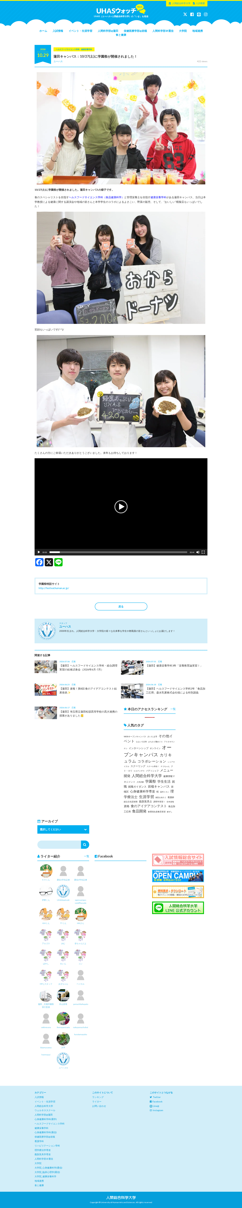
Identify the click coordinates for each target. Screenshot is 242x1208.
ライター (96, 1101)
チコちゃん (165, 766)
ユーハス (58, 61)
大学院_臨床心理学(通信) (47, 1172)
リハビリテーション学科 (47, 1145)
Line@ (156, 1106)
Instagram (158, 1110)
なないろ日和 (141, 742)
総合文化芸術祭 (131, 801)
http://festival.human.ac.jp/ (54, 588)
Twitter (157, 1097)
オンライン (155, 748)
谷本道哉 (170, 802)
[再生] (38, 552)
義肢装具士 (145, 801)
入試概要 (200, 3)
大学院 (183, 30)
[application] (121, 506)
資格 (126, 806)
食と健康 (121, 34)
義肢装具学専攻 (43, 1154)
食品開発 (139, 811)
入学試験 (140, 782)
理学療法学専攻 (43, 1150)
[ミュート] (198, 552)
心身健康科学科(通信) (46, 1132)
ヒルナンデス (139, 771)
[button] (121, 506)
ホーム (43, 30)
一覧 (173, 708)
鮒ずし (169, 812)
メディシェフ (152, 770)
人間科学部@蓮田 (108, 30)
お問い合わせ (99, 1106)
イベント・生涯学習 (80, 30)
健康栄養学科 (158, 197)
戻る (121, 606)
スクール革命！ (153, 766)
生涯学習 (146, 796)
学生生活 (164, 781)
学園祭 (150, 781)
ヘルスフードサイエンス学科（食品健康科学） (96, 197)
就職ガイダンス (137, 786)
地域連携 (197, 30)
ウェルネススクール (45, 1110)
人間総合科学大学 (181, 3)
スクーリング (138, 766)
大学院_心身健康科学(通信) (48, 1167)
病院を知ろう (160, 797)
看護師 (171, 797)
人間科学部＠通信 (163, 30)
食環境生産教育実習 (157, 811)
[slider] (118, 552)
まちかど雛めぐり (155, 742)
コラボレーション (151, 761)
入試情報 (58, 30)
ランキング (98, 1097)
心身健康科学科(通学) (46, 1119)
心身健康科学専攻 (142, 791)
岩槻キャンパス (159, 786)
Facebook (157, 1101)
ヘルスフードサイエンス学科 (50, 1123)
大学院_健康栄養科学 (45, 1176)
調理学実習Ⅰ (159, 801)
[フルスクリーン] (203, 552)
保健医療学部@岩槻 (135, 30)
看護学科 (39, 1141)
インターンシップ (138, 748)
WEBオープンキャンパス (135, 736)
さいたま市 (152, 736)
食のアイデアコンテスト (149, 806)
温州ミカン (164, 792)
